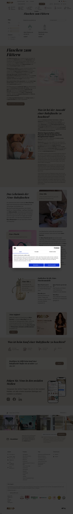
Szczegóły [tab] (36, 251)
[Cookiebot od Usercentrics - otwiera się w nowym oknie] (54, 248)
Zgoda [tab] (20, 251)
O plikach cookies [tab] (52, 251)
